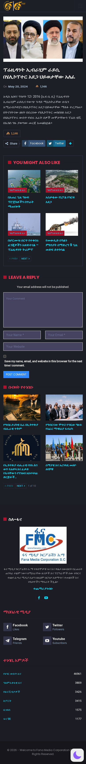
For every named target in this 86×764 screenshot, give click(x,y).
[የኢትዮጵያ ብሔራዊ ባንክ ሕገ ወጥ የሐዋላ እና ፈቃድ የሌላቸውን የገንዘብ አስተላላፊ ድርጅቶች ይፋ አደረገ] (21, 448)
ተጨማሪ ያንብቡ (43, 588)
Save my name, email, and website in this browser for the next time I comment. (43, 363)
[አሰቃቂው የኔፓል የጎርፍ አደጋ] (62, 181)
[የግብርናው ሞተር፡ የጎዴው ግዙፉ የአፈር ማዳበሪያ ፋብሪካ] (64, 407)
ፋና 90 (7, 718)
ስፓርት (7, 700)
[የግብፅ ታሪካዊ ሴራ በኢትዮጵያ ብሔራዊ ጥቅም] (21, 407)
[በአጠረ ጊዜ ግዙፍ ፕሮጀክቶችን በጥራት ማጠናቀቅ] (24, 181)
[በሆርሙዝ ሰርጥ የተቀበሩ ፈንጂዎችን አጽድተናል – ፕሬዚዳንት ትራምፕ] (24, 224)
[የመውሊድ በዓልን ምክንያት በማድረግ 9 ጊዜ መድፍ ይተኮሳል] (62, 224)
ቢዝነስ (6, 709)
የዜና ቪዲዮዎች (11, 691)
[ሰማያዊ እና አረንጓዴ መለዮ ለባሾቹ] (64, 448)
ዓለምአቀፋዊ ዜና (17, 190)
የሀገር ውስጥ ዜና (12, 673)
